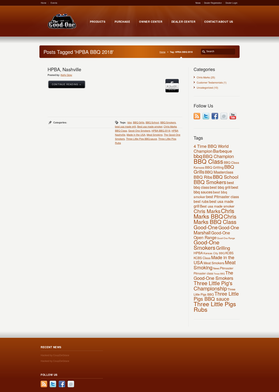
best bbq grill (220, 187)
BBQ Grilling (214, 167)
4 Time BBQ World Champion (211, 148)
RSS (197, 116)
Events (54, 2)
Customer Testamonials (210, 82)
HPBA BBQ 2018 (161, 130)
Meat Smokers (214, 263)
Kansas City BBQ (214, 253)
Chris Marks (203, 77)
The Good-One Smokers (213, 275)
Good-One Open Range (212, 235)
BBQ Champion (218, 156)
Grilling (223, 247)
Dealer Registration (213, 2)
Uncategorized (205, 87)
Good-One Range (226, 238)
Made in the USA (136, 134)
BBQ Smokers (168, 122)
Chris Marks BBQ (214, 213)
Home (43, 2)
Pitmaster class (203, 273)
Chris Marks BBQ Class (215, 219)
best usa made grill (125, 126)
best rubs (201, 201)
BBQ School (152, 122)
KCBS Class (202, 257)
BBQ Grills (138, 122)
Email (224, 116)
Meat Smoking (155, 134)
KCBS (229, 253)
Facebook (215, 116)
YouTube (233, 116)
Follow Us (49, 375)
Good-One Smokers (139, 130)
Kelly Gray (66, 75)
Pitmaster (226, 268)
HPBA (198, 252)
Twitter (206, 116)
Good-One (206, 227)
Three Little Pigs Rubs (215, 306)
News (198, 2)
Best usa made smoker (149, 126)
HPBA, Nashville (64, 69)
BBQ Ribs (203, 177)
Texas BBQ (219, 273)
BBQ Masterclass (219, 172)
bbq (129, 122)
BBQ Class (208, 161)
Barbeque (222, 151)
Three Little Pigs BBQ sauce (141, 138)
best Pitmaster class (222, 196)
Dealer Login (231, 2)
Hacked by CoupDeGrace (55, 355)
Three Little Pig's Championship (213, 285)
